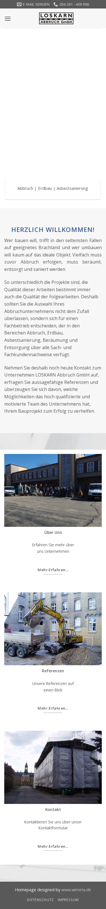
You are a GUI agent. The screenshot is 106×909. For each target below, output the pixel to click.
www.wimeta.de (76, 889)
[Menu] (7, 18)
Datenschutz (40, 899)
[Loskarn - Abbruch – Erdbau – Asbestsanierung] (56, 18)
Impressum (68, 899)
